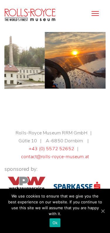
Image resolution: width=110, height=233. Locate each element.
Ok (55, 222)
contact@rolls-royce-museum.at (55, 156)
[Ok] (103, 211)
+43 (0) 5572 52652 (51, 149)
